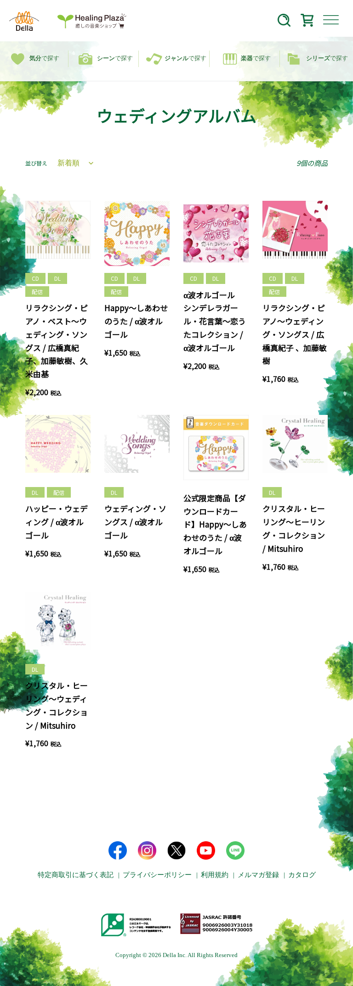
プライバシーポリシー (157, 874)
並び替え (36, 163)
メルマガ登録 (258, 874)
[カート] (307, 22)
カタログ (302, 874)
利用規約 (214, 874)
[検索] (284, 22)
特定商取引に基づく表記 (76, 874)
